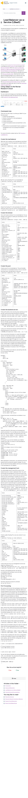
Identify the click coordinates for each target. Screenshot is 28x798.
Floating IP (12, 66)
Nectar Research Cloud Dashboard (9, 70)
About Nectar (4, 719)
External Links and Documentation (12, 692)
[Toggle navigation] (25, 3)
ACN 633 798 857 (4, 727)
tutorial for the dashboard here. (10, 97)
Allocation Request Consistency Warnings (14, 699)
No (10, 670)
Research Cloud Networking (11, 701)
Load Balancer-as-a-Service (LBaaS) (12, 690)
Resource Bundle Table (8, 74)
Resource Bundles (5, 67)
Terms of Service (5, 715)
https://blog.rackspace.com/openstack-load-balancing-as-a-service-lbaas (16, 64)
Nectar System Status (6, 716)
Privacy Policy (4, 724)
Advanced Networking (10, 687)
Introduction (8, 685)
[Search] (23, 13)
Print (15, 678)
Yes (18, 670)
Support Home (4, 713)
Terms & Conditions (5, 723)
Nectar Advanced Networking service (11, 81)
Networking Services (9, 696)
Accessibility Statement (6, 726)
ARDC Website (4, 721)
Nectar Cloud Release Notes (11, 703)
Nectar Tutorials (5, 718)
